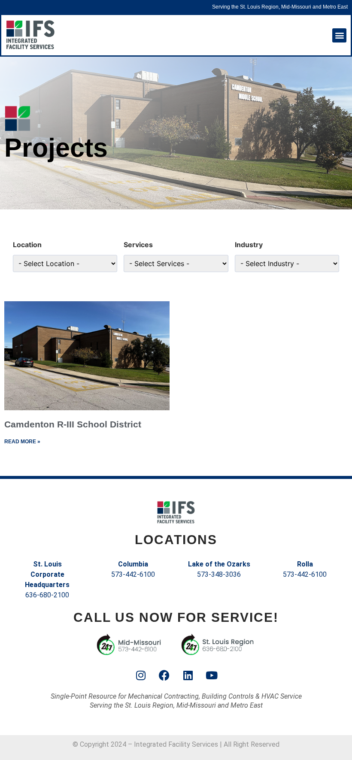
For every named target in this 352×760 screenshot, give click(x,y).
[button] (339, 35)
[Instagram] (141, 675)
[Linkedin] (188, 675)
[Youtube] (211, 675)
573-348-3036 (219, 574)
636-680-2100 (47, 595)
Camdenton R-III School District (72, 424)
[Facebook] (164, 675)
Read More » (22, 442)
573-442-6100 (133, 574)
